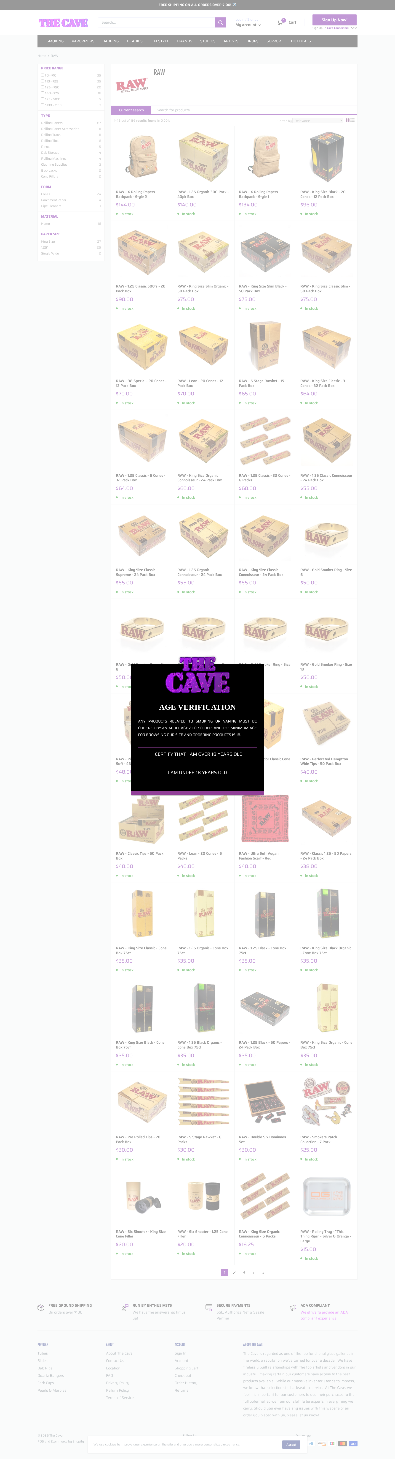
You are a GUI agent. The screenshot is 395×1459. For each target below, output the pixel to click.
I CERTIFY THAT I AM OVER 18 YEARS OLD (197, 754)
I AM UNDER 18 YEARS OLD (197, 772)
